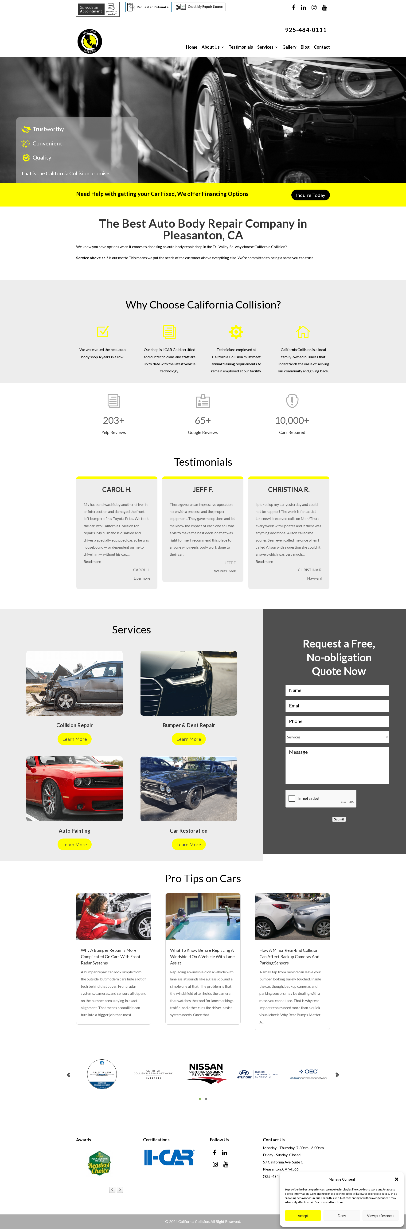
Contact (322, 47)
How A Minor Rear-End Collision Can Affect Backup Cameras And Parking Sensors (289, 956)
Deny (342, 1215)
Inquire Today (310, 195)
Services (265, 47)
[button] (396, 1179)
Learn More (74, 738)
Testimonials (241, 47)
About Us (211, 47)
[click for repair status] (200, 10)
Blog (305, 47)
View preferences (380, 1215)
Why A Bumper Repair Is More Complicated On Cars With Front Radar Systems (111, 956)
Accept (303, 1215)
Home (191, 47)
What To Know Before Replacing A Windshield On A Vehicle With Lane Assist (202, 956)
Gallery (289, 47)
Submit (339, 819)
